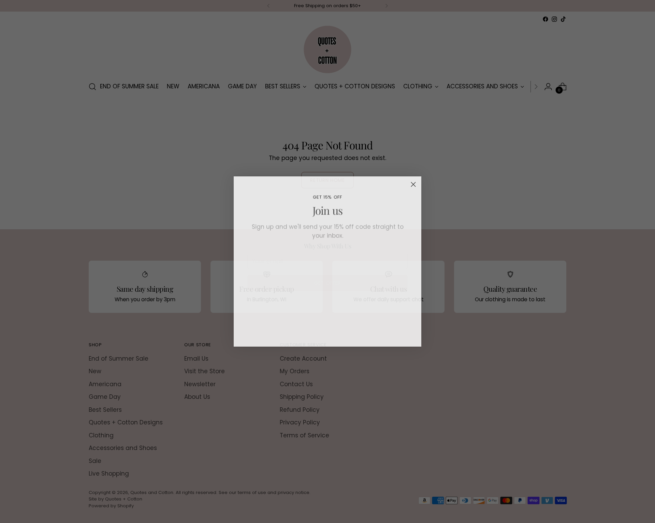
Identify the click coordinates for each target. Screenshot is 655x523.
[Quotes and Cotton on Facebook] (316, 338)
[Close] (413, 184)
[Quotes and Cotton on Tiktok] (338, 338)
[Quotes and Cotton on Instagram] (327, 338)
